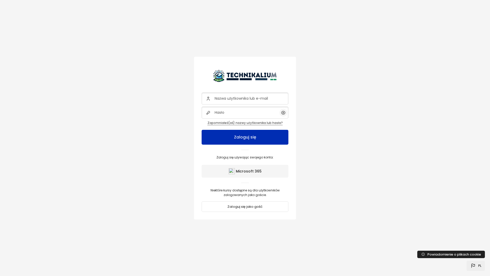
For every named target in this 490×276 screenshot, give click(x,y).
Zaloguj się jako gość (245, 206)
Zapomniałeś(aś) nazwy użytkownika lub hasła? (245, 123)
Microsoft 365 (249, 171)
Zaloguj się (245, 137)
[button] (476, 266)
